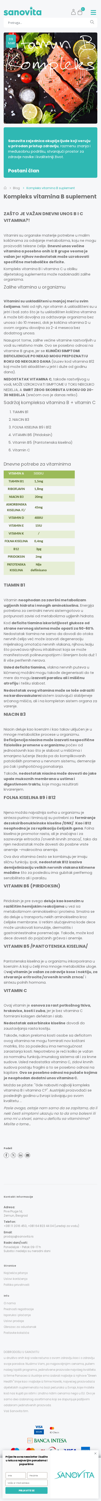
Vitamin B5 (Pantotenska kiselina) (43, 442)
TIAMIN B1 (20, 411)
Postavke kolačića (16, 1333)
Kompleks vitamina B (22, 268)
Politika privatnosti (16, 1285)
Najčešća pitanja (16, 1273)
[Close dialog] (95, 1453)
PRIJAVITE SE (27, 1490)
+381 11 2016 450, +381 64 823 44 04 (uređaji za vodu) (41, 1226)
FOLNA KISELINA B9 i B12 (32, 427)
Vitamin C (21, 450)
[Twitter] (13, 1155)
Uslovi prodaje (14, 1321)
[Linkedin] (20, 1155)
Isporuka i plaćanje (17, 1315)
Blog (16, 188)
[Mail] (27, 1155)
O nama (10, 1303)
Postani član (23, 170)
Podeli (8, 1148)
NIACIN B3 (21, 419)
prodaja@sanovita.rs (19, 1237)
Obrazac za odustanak (20, 1327)
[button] (81, 11)
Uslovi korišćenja (15, 1279)
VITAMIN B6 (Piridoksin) (32, 434)
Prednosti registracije (19, 1309)
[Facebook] (6, 1155)
